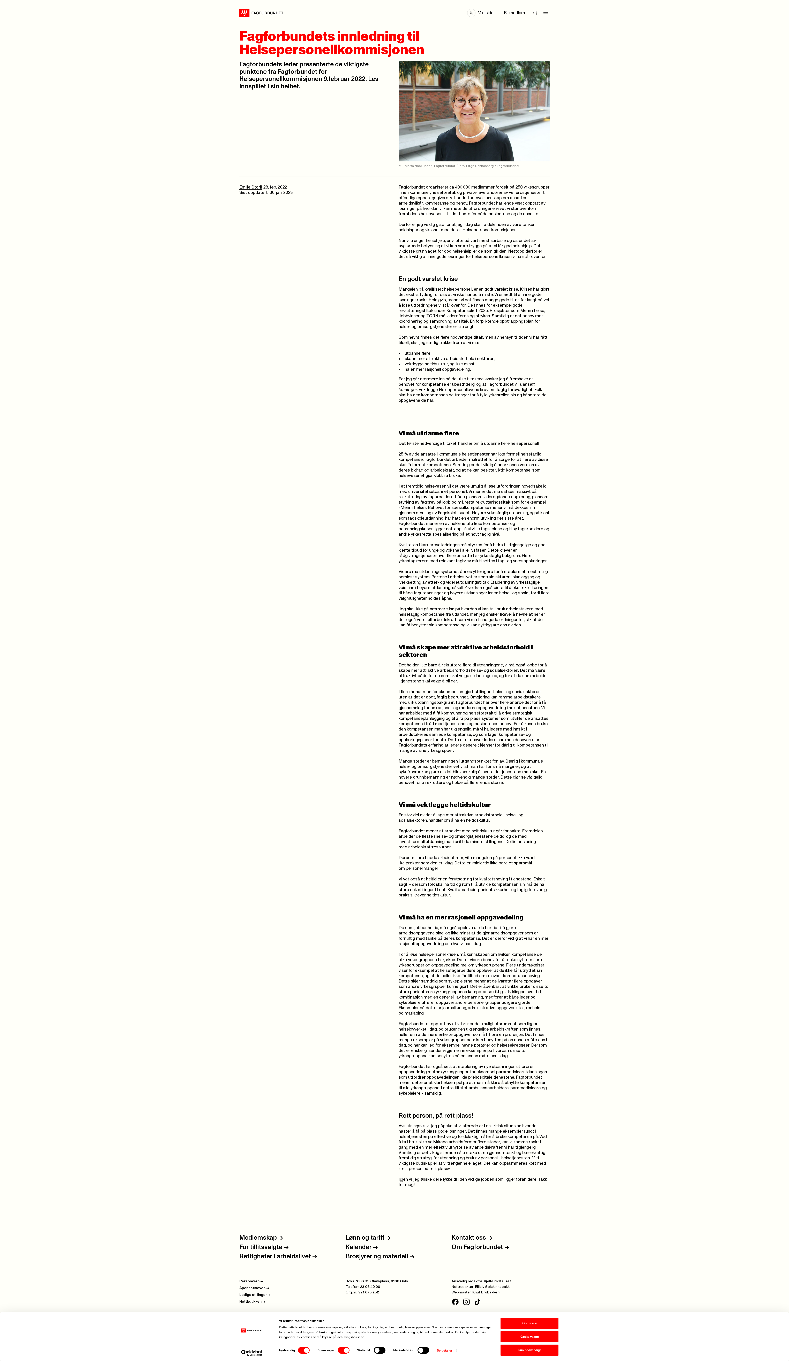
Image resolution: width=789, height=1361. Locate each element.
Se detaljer (444, 1350)
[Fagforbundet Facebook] (455, 1302)
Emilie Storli (250, 187)
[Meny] (545, 13)
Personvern (251, 1281)
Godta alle (529, 1323)
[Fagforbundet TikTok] (477, 1302)
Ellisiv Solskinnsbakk (492, 1287)
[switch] (344, 1350)
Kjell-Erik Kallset (497, 1281)
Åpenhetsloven (254, 1288)
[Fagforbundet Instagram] (466, 1302)
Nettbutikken (252, 1301)
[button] (482, 13)
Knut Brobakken (485, 1292)
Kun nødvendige (529, 1350)
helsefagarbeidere (457, 970)
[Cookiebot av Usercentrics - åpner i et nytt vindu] (252, 1353)
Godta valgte (529, 1336)
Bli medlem (514, 13)
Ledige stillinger (255, 1295)
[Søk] (535, 13)
